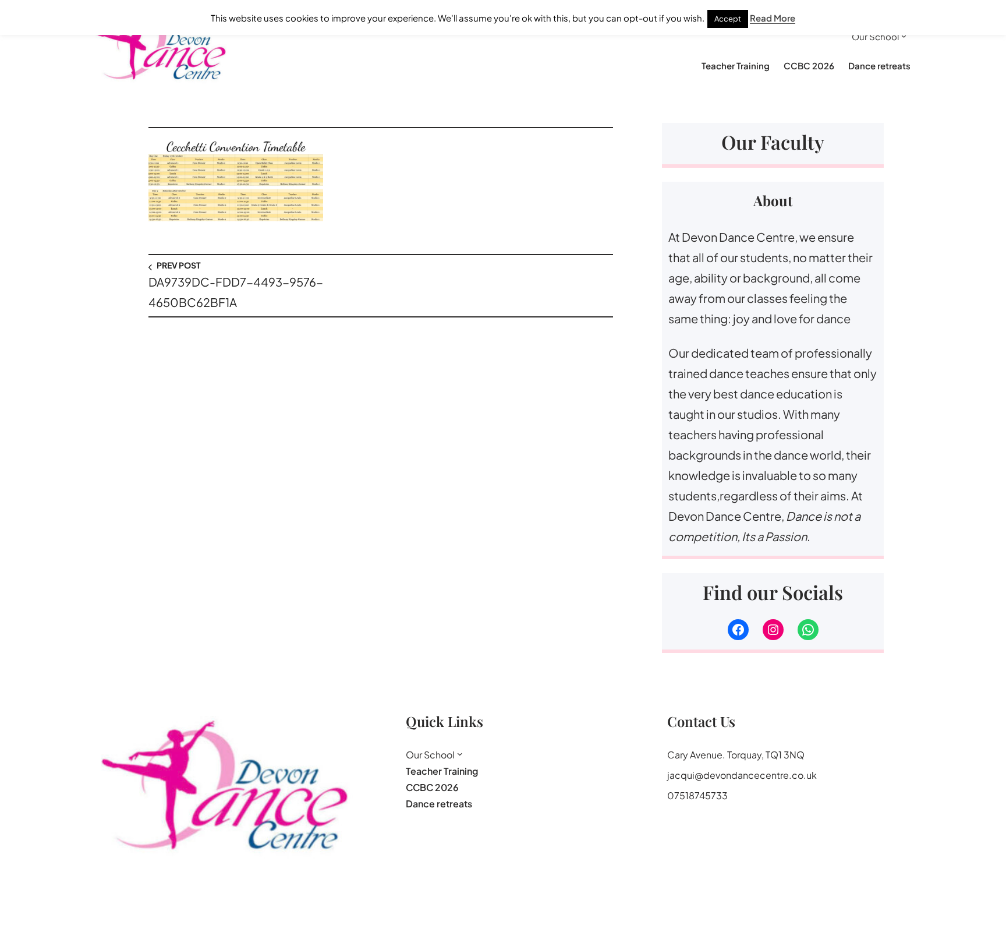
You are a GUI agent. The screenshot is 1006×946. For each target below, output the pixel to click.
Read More (772, 17)
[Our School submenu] (903, 35)
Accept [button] (727, 18)
